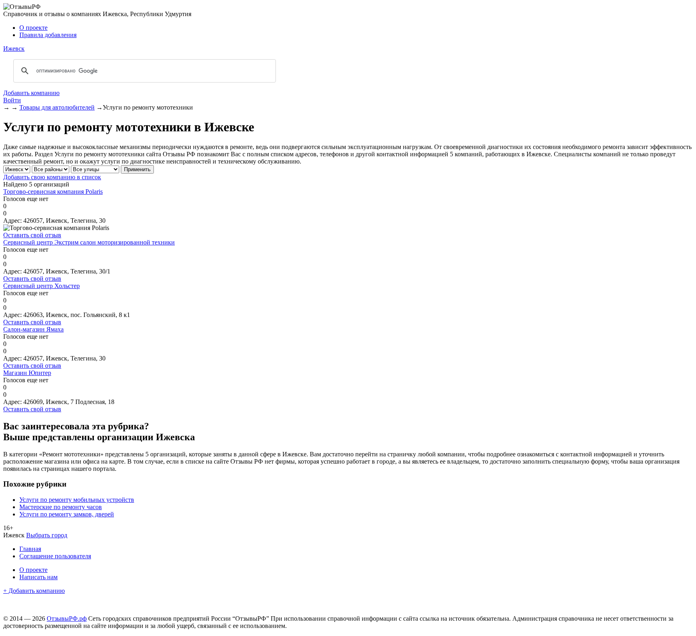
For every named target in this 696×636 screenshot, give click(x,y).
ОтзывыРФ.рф (67, 618)
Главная (30, 548)
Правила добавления (48, 34)
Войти (12, 100)
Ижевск (14, 48)
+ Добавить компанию (34, 590)
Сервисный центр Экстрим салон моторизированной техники (89, 242)
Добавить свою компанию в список (52, 177)
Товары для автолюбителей (57, 107)
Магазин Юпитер (27, 372)
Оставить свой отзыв (32, 235)
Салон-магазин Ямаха (33, 329)
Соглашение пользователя (55, 556)
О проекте (33, 27)
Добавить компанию (31, 92)
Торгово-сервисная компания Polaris (53, 191)
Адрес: (12, 220)
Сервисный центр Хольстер (41, 285)
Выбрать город (46, 535)
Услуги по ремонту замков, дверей (66, 514)
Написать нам (38, 577)
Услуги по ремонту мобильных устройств (76, 499)
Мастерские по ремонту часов (60, 506)
